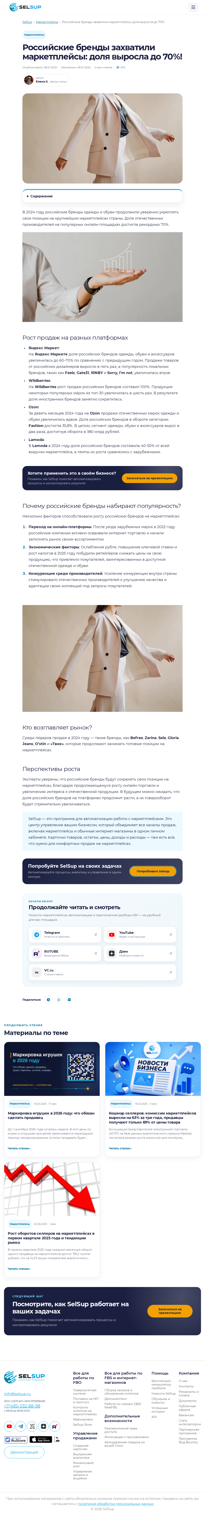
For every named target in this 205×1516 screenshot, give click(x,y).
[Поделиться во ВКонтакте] (69, 1000)
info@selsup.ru (17, 1394)
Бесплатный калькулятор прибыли (161, 1384)
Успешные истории (160, 1409)
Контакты (186, 1386)
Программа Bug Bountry (188, 1440)
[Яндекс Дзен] (43, 1426)
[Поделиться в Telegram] (48, 1000)
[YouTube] (9, 1426)
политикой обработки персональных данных (116, 1504)
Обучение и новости (161, 1400)
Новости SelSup (164, 1393)
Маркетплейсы (34, 34)
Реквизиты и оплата (189, 1393)
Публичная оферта (187, 1408)
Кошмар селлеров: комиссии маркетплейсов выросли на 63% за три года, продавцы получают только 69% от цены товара (152, 1118)
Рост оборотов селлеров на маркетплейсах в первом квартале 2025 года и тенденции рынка (51, 1238)
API (154, 1417)
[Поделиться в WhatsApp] (59, 1000)
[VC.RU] (32, 1426)
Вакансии (186, 1415)
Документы (188, 1401)
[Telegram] (20, 1426)
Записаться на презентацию (150, 478)
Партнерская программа (189, 1431)
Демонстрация (24, 1452)
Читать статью (19, 1148)
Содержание (41, 196)
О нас (183, 1381)
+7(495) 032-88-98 (22, 1406)
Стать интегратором (190, 1422)
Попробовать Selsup (153, 871)
